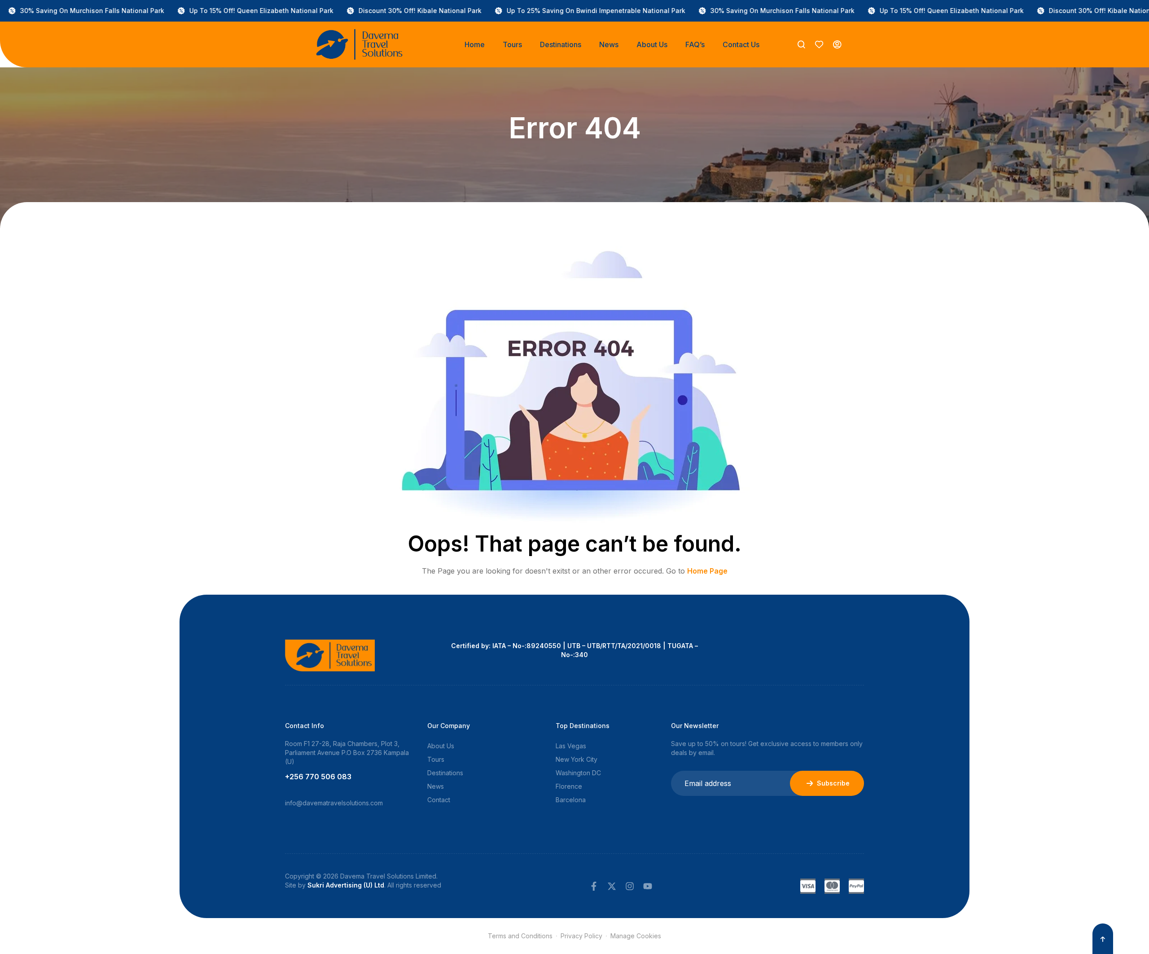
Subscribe (833, 783)
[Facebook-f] (593, 886)
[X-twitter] (611, 886)
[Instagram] (629, 886)
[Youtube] (647, 886)
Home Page (707, 570)
